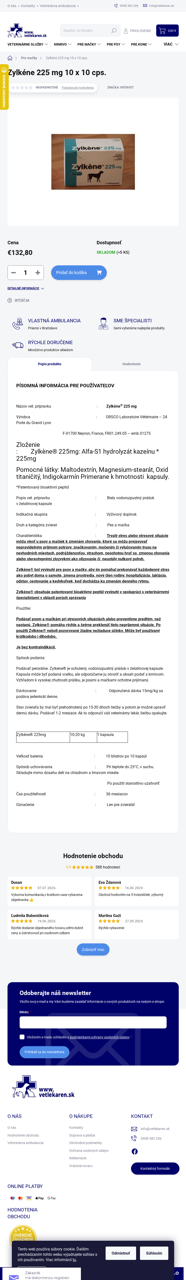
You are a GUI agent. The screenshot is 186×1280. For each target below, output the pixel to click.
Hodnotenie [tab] (132, 364)
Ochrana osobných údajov (89, 1151)
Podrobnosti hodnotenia (78, 87)
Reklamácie (77, 1158)
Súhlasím (154, 1253)
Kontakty (28, 6)
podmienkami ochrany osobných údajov (100, 1037)
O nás (12, 6)
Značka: (120, 87)
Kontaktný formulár (155, 1168)
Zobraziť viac (93, 949)
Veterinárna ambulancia (58, 6)
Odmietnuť (121, 1253)
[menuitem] (28, 44)
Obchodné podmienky (85, 1143)
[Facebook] (134, 1150)
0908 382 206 (151, 1138)
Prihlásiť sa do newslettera (44, 1052)
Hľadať (114, 30)
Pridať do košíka (71, 272)
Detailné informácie (23, 288)
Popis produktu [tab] (49, 364)
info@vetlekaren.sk (155, 1129)
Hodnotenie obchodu (93, 856)
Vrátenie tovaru (81, 1166)
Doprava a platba (82, 1135)
